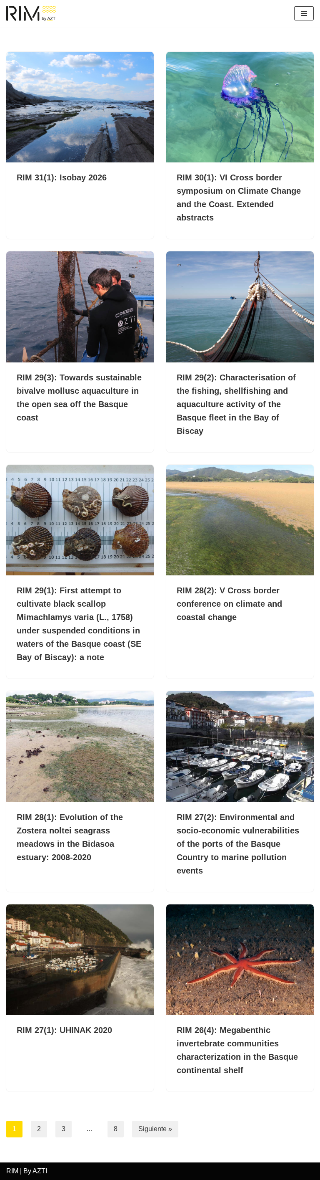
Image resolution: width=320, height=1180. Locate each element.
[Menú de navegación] (304, 13)
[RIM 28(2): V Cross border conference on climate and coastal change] (240, 520)
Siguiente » (155, 1128)
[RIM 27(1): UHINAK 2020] (80, 959)
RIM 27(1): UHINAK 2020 (64, 1030)
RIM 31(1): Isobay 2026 (62, 177)
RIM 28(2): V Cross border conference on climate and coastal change (229, 604)
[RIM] (33, 13)
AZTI (39, 1171)
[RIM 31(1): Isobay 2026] (80, 107)
